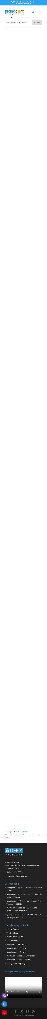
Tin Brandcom (12, 933)
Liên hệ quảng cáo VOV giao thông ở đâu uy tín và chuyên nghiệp (23, 66)
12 (31, 834)
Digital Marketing (27, 272)
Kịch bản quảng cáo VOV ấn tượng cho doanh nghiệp (23, 133)
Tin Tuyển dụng (13, 929)
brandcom (15, 206)
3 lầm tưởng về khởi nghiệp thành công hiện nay (23, 799)
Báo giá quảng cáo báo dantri (19, 959)
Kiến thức (33, 472)
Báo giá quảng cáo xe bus (17, 952)
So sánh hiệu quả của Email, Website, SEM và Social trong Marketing (20, 267)
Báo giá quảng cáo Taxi (16, 948)
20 (39, 834)
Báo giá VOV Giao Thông (17, 944)
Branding (24, 472)
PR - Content (25, 739)
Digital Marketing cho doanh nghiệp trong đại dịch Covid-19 (21, 666)
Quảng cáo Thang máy (16, 963)
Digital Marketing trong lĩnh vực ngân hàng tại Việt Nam (22, 599)
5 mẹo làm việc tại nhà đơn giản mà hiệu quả (22, 199)
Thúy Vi (14, 72)
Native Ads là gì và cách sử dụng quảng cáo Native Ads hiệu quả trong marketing (22, 400)
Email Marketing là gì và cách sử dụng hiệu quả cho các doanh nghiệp (22, 333)
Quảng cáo (24, 72)
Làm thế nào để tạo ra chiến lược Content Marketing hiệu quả (22, 733)
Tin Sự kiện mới (13, 940)
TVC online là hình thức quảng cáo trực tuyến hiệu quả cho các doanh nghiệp (23, 533)
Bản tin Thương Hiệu (15, 937)
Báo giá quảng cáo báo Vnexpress (21, 956)
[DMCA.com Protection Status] (14, 856)
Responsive (27, 206)
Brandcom (29, 1015)
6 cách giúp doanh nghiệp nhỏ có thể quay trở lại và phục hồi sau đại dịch (23, 467)
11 (27, 834)
